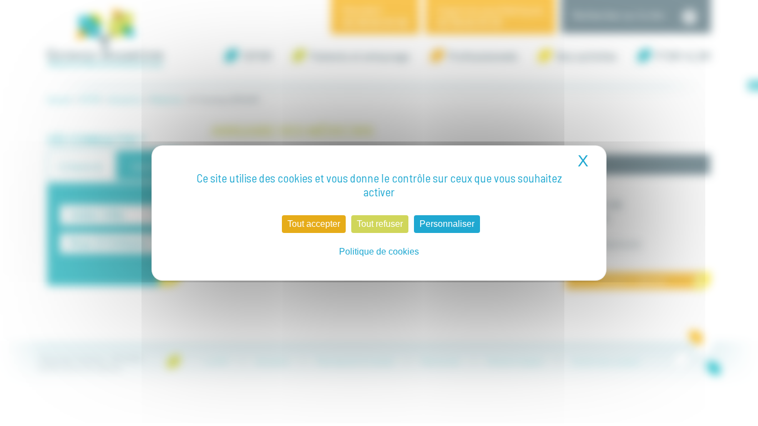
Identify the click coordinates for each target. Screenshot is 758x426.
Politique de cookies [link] (379, 251)
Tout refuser (380, 224)
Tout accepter (313, 224)
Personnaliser (447, 224)
